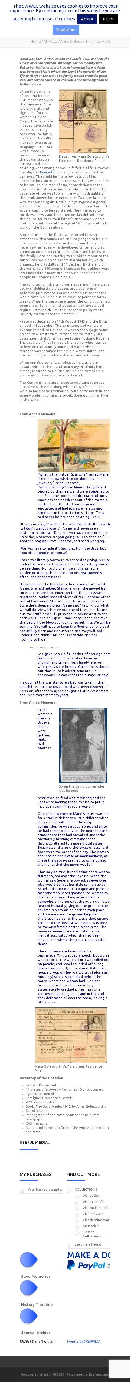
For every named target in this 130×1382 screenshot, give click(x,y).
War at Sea (91, 1195)
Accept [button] (87, 19)
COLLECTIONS (86, 1189)
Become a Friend (88, 1244)
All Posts (51, 41)
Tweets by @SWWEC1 (84, 1341)
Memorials (91, 1226)
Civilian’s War (93, 1214)
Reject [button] (108, 19)
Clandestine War (96, 1220)
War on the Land (96, 1208)
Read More (66, 30)
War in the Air (94, 1201)
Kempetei (48, 172)
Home (36, 41)
